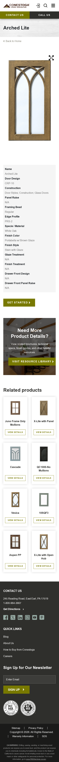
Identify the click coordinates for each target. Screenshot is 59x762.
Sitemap (16, 728)
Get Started (17, 302)
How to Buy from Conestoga (19, 650)
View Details (15, 432)
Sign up (14, 690)
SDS (44, 736)
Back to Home (13, 41)
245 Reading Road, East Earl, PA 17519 (25, 598)
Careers (7, 656)
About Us (8, 643)
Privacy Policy (35, 728)
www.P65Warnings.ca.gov (36, 759)
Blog (5, 637)
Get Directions (12, 609)
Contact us (15, 15)
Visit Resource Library (31, 361)
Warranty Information (23, 736)
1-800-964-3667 (12, 603)
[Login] (38, 6)
